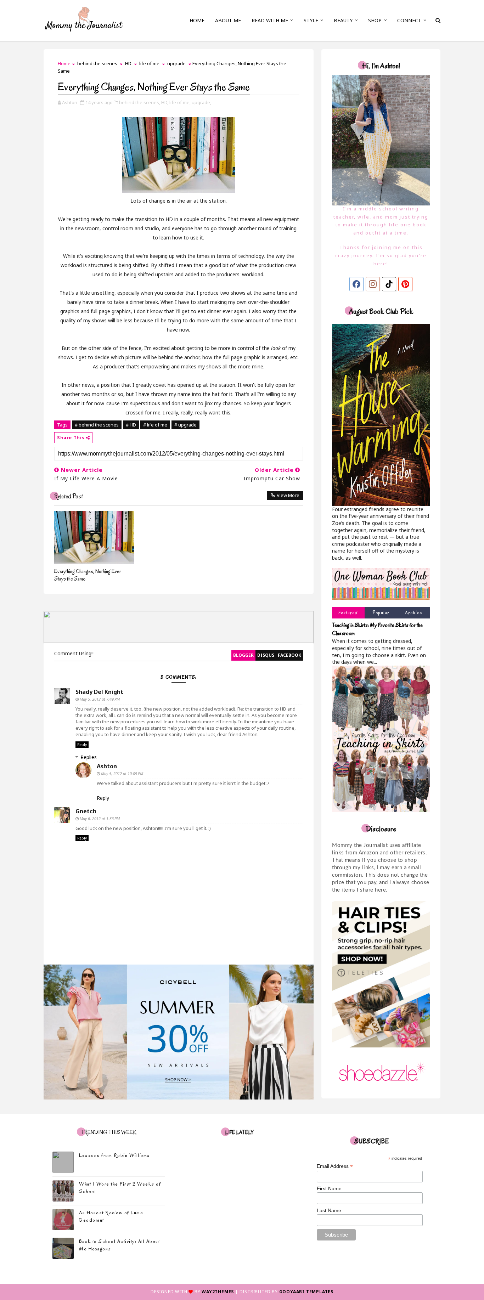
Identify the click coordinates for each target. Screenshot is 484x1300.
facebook (289, 655)
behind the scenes (97, 63)
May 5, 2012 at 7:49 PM (100, 699)
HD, (164, 102)
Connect (409, 20)
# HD (131, 425)
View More (288, 495)
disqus (265, 655)
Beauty (343, 20)
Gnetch (85, 811)
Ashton (107, 766)
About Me (228, 20)
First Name (329, 1188)
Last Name (329, 1210)
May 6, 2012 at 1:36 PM (100, 818)
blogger (243, 655)
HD (128, 63)
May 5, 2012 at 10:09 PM (122, 773)
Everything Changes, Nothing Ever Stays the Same (87, 575)
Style (311, 20)
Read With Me (270, 20)
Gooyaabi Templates (306, 1292)
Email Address (335, 1166)
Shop (375, 20)
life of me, (180, 102)
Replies (88, 757)
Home (197, 20)
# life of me (155, 425)
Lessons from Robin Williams (114, 1155)
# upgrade (185, 425)
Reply (82, 744)
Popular (380, 612)
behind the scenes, (139, 102)
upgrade (176, 63)
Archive (413, 612)
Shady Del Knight (99, 692)
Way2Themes (218, 1292)
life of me (149, 63)
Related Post (68, 496)
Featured (348, 612)
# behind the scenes (97, 425)
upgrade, (201, 102)
